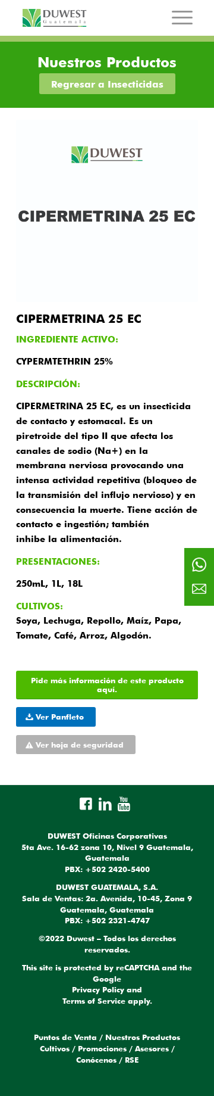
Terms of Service (93, 1000)
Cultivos (55, 1048)
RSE (132, 1059)
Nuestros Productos (142, 1037)
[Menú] (182, 17)
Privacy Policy (98, 989)
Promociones (102, 1048)
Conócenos (96, 1059)
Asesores (152, 1048)
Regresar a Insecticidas (107, 84)
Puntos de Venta (65, 1037)
